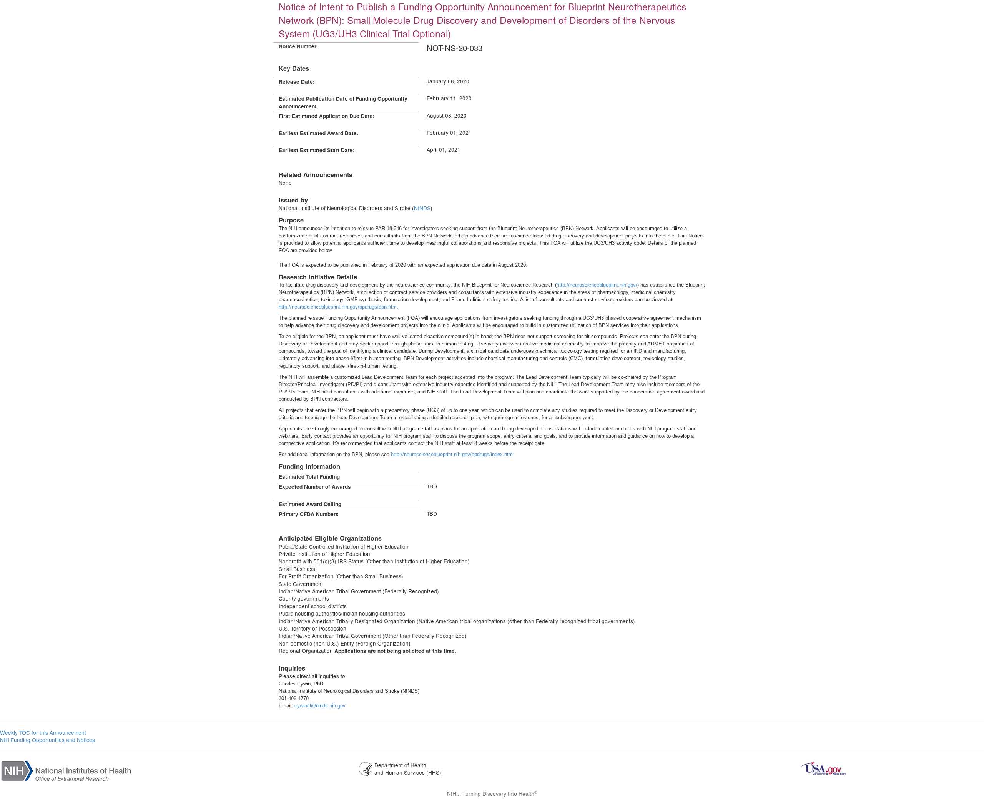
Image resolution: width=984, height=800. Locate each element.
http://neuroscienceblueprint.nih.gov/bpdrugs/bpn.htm (338, 307)
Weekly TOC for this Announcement (43, 732)
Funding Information (309, 466)
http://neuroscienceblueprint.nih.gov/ (597, 285)
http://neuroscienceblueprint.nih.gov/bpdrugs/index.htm (452, 454)
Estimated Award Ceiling (310, 504)
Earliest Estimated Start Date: (317, 150)
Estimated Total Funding (309, 476)
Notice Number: (298, 46)
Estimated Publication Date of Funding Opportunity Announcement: (343, 102)
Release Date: (297, 81)
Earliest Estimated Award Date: (319, 133)
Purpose (291, 220)
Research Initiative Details (318, 276)
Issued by (293, 200)
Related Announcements (315, 174)
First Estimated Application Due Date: (327, 116)
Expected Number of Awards (315, 486)
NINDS (422, 208)
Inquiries (292, 668)
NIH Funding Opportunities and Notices (47, 740)
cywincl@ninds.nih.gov (320, 706)
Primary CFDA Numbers (309, 514)
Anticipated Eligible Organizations (330, 538)
